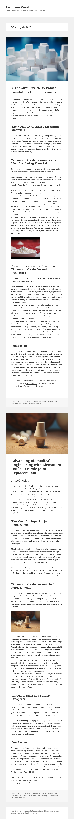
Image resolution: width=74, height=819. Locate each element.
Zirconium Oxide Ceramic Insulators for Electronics (33, 90)
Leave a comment (36, 403)
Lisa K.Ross (27, 401)
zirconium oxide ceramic (38, 499)
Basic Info (37, 401)
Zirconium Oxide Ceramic (19, 403)
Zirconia (43, 401)
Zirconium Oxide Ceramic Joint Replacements (44, 796)
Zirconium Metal (17, 7)
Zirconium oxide (43, 105)
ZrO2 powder (31, 383)
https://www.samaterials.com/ (31, 386)
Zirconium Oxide (52, 401)
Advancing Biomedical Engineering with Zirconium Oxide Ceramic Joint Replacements (36, 466)
